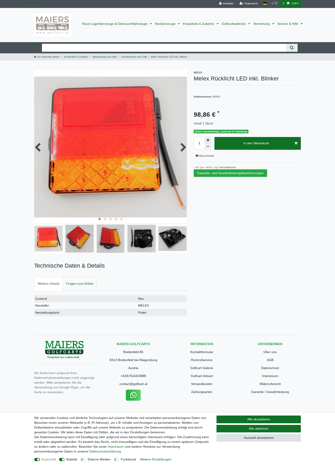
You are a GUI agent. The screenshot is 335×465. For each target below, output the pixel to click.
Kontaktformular (201, 352)
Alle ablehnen (258, 428)
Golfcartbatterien (234, 24)
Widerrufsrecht (270, 384)
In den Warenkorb (256, 143)
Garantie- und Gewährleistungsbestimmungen (230, 173)
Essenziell (48, 459)
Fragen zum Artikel (79, 283)
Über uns (270, 352)
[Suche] (292, 48)
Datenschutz (270, 368)
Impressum (270, 376)
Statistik (71, 459)
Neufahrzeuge (165, 24)
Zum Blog (33, 2)
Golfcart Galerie (201, 368)
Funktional (128, 459)
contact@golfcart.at (133, 384)
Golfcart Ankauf (202, 376)
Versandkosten (227, 167)
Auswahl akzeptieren (259, 437)
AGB (270, 360)
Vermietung (262, 24)
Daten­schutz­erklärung (105, 451)
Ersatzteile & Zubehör (199, 24)
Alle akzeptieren (258, 419)
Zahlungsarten (201, 392)
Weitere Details (48, 283)
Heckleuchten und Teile (134, 56)
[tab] (48, 283)
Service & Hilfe (288, 24)
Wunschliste (206, 156)
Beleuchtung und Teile (104, 56)
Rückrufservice (201, 360)
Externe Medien (99, 459)
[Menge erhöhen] (208, 140)
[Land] (264, 3)
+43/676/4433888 (133, 376)
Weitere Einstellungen (155, 459)
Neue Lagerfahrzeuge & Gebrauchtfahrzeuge (115, 24)
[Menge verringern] (208, 146)
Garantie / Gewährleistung (270, 392)
